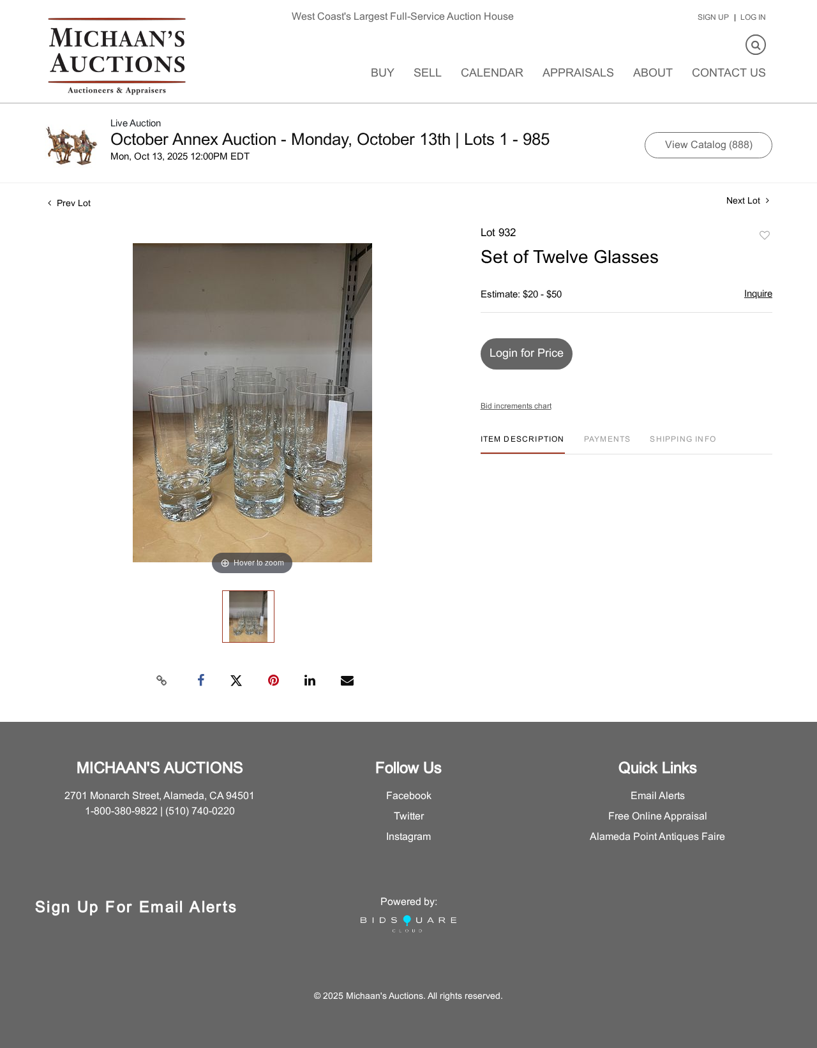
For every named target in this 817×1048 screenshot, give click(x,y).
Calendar (492, 73)
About (653, 73)
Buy (382, 73)
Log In (753, 18)
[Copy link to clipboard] (162, 681)
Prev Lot (72, 204)
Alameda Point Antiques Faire (657, 837)
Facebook (408, 796)
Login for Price (527, 353)
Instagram (408, 837)
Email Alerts (658, 796)
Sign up (713, 18)
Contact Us (729, 73)
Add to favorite (764, 236)
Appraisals (578, 73)
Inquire (758, 294)
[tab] (523, 444)
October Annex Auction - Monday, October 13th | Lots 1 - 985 (330, 140)
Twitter (409, 816)
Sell (428, 73)
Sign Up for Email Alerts (136, 908)
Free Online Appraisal (657, 816)
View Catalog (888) (709, 145)
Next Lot (744, 201)
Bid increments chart (516, 406)
